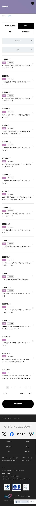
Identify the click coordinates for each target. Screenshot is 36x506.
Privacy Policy (20, 470)
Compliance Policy (8, 470)
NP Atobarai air (26, 458)
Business (9, 446)
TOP (3, 418)
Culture (27, 446)
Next (21, 393)
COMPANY (8, 441)
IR (9, 451)
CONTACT (27, 451)
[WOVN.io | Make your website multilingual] (32, 501)
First (6, 393)
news (9, 418)
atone (14, 458)
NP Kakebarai (6, 460)
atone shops (25, 460)
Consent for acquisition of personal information (16, 479)
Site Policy (6, 476)
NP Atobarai (5, 458)
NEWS (27, 441)
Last (29, 393)
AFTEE (14, 460)
